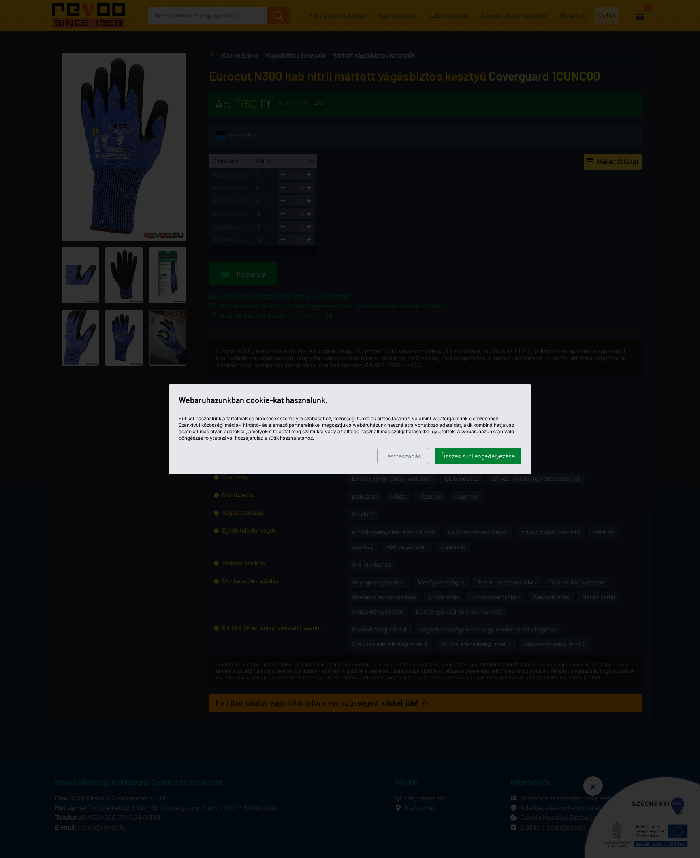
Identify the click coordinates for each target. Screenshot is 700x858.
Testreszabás (402, 456)
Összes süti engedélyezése (478, 456)
